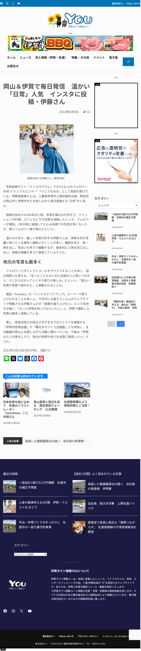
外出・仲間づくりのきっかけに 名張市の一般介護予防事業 (125, 259)
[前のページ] (111, 324)
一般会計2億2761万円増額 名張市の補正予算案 (125, 217)
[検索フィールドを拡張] (128, 61)
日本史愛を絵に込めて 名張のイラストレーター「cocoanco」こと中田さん (16, 409)
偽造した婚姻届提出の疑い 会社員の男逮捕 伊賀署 (56, 441)
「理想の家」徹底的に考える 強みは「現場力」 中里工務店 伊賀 (124, 304)
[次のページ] (121, 324)
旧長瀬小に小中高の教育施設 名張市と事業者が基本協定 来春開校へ (124, 282)
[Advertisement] (116, 104)
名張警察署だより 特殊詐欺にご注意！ (77, 403)
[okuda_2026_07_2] (70, 50)
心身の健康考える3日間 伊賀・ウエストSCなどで (125, 238)
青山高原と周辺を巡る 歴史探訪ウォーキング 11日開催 (47, 405)
